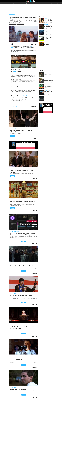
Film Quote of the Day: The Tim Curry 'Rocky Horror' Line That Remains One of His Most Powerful (48, 20)
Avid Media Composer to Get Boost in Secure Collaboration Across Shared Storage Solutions (23, 234)
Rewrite (14, 71)
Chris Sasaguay (12, 362)
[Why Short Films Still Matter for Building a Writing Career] (41, 80)
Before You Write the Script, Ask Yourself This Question (48, 74)
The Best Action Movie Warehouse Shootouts (22, 265)
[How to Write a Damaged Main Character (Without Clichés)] (23, 118)
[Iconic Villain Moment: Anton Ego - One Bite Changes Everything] (23, 315)
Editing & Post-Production (15, 231)
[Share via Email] (34, 44)
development (13, 47)
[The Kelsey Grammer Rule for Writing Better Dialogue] (23, 158)
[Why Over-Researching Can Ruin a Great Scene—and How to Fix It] (23, 189)
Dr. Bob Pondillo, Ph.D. (47, 82)
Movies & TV (13, 293)
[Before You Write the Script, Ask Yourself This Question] (41, 74)
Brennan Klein (12, 423)
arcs (31, 46)
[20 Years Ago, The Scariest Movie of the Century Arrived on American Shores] (23, 407)
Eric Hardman (12, 392)
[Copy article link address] (35, 44)
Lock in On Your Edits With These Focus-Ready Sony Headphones (49, 86)
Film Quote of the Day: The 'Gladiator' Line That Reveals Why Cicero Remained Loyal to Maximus (48, 32)
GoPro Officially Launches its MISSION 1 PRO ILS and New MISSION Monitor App (48, 44)
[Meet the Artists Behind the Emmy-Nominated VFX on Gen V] (23, 440)
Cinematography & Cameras (47, 90)
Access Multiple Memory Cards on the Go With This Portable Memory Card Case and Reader (48, 92)
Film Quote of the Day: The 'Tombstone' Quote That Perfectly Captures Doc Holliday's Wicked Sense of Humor (48, 27)
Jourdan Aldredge (47, 94)
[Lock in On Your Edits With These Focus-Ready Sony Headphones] (41, 86)
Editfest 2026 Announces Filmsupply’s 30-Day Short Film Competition (48, 38)
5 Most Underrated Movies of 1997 (19, 389)
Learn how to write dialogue (25, 95)
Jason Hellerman (13, 134)
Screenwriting (15, 106)
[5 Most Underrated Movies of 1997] (23, 378)
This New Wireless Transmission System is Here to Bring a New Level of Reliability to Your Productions (48, 99)
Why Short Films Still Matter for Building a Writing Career (48, 80)
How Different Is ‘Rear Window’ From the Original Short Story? (21, 358)
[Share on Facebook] (31, 44)
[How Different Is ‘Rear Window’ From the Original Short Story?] (23, 346)
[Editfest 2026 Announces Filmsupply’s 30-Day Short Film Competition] (41, 38)
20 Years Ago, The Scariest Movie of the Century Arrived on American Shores (23, 419)
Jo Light (46, 22)
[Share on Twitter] (32, 44)
